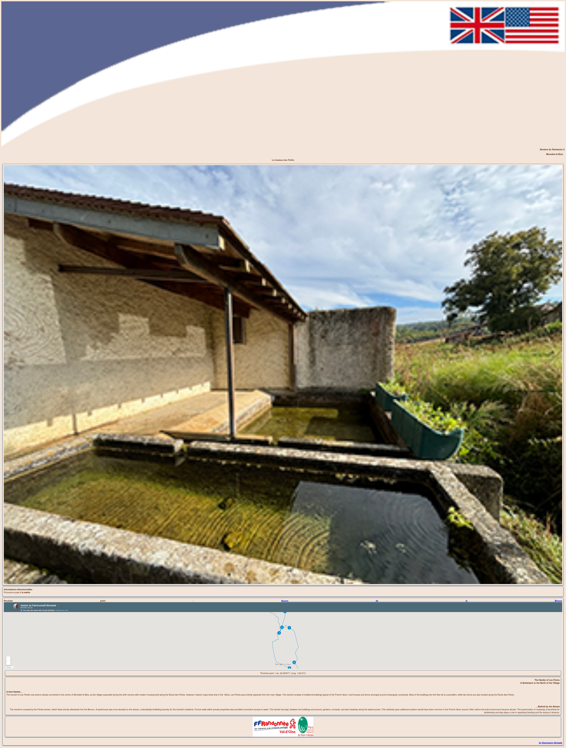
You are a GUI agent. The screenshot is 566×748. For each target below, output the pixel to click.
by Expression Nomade (550, 742)
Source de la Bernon (421, 600)
